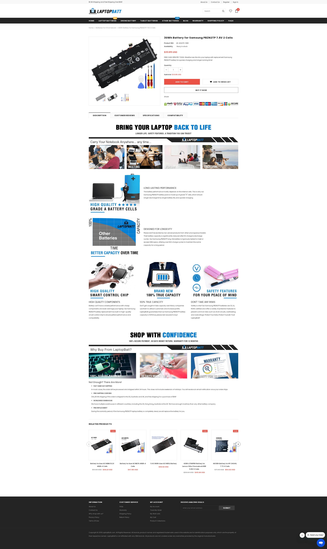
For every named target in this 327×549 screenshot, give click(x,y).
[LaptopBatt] (105, 11)
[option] (124, 64)
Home (91, 28)
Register (226, 2)
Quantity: (168, 65)
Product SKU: (169, 43)
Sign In (235, 2)
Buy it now (201, 90)
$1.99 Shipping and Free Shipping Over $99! (105, 2)
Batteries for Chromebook (106, 28)
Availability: (168, 46)
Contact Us (215, 2)
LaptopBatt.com (109, 532)
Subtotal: (167, 74)
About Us (204, 2)
